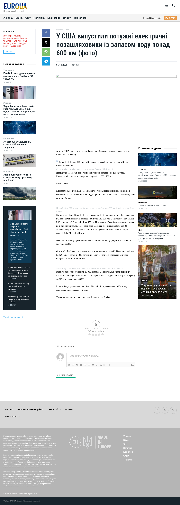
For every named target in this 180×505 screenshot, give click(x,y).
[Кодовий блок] (97, 365)
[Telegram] (46, 61)
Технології (8, 70)
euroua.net (15, 235)
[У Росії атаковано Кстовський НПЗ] (157, 192)
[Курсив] (73, 365)
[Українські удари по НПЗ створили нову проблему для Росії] (19, 193)
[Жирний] (69, 365)
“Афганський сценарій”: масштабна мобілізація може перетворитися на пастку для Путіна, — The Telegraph (156, 235)
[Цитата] (93, 365)
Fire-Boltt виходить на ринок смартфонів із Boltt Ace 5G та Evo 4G (19, 76)
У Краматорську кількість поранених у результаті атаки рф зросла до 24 (156, 288)
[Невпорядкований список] (89, 365)
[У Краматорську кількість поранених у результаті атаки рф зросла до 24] (157, 272)
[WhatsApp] (46, 52)
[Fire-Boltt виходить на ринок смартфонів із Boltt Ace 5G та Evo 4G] (19, 92)
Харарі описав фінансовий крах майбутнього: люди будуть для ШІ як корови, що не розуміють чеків (157, 175)
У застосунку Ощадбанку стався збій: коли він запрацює (17, 144)
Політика (8, 171)
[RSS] (165, 410)
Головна (59, 30)
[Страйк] (81, 365)
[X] (46, 42)
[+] (108, 365)
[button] (173, 5)
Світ (67, 30)
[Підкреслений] (77, 365)
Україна (7, 103)
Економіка (8, 138)
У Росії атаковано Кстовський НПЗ (153, 205)
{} (104, 365)
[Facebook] (46, 33)
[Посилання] (101, 365)
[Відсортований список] (85, 365)
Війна (144, 281)
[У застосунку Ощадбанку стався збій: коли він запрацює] (19, 160)
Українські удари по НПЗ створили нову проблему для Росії (17, 177)
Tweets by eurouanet (13, 317)
